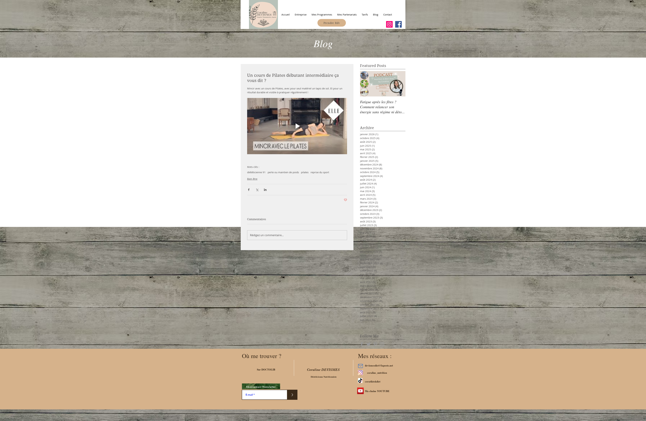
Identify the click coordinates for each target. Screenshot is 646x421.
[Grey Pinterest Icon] (375, 344)
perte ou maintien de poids (283, 172)
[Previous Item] (365, 83)
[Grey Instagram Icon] (382, 344)
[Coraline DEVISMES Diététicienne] (389, 24)
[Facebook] (398, 24)
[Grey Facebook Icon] (362, 344)
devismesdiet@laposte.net (379, 365)
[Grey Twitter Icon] (368, 344)
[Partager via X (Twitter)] (257, 189)
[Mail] (360, 366)
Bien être (252, 178)
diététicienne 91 (256, 172)
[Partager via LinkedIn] (265, 189)
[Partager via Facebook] (248, 189)
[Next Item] (400, 83)
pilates (305, 172)
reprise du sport (320, 172)
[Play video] (297, 126)
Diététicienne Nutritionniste (324, 376)
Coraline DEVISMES (323, 370)
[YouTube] (360, 391)
